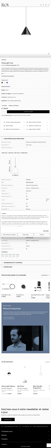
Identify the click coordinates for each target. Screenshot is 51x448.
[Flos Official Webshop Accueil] (5, 5)
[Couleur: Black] (2, 82)
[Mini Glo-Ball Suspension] (40, 374)
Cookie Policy (20, 226)
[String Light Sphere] (8, 374)
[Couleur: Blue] (7, 82)
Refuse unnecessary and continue (9, 234)
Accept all (42, 234)
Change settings (25, 234)
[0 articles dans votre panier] (46, 5)
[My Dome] (24, 374)
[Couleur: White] (4, 82)
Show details (46, 230)
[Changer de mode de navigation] (49, 5)
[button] (41, 5)
